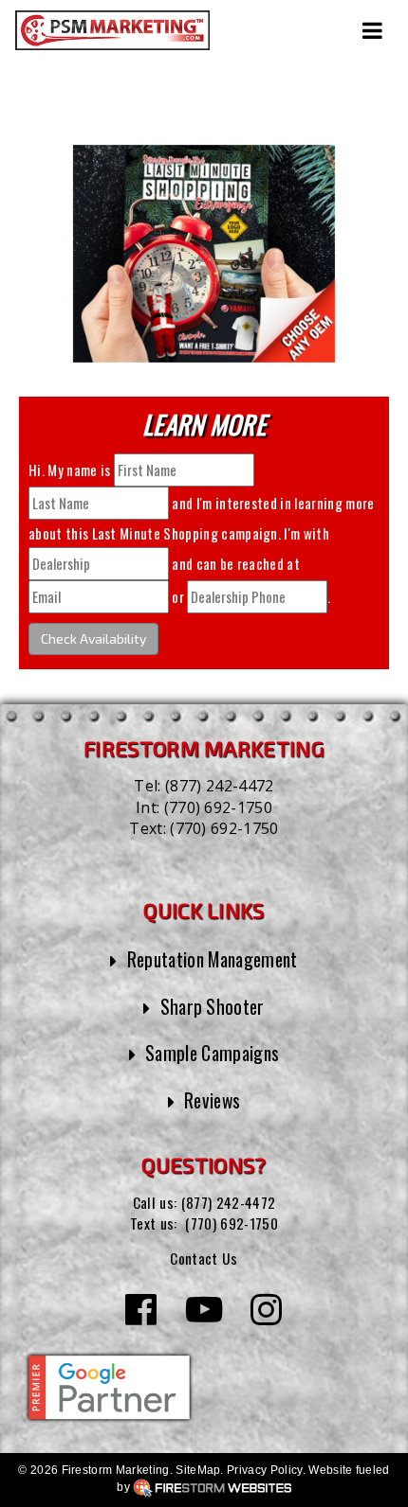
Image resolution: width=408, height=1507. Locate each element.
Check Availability (93, 638)
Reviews (212, 1100)
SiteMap (198, 1470)
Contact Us (203, 1258)
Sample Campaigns (212, 1053)
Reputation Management (212, 959)
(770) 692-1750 (218, 807)
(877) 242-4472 (219, 785)
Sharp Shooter (212, 1006)
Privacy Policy (264, 1470)
